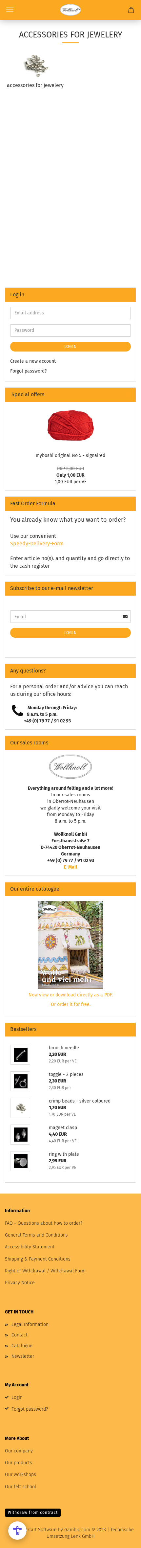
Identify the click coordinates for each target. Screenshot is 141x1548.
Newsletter (22, 1356)
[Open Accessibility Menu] (17, 1530)
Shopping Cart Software (32, 1530)
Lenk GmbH (82, 1536)
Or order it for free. (71, 1004)
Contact (19, 1335)
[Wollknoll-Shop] (70, 10)
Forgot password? (28, 371)
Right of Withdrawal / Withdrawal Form (45, 1271)
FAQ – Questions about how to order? (43, 1223)
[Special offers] (128, 394)
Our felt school (20, 1487)
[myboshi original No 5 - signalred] (70, 425)
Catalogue (21, 1346)
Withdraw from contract (33, 1512)
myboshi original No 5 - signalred (70, 455)
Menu (10, 10)
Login (70, 346)
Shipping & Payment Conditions (37, 1259)
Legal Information (30, 1324)
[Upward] (123, 1538)
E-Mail (70, 867)
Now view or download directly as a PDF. (71, 995)
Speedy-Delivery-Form (37, 543)
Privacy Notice (20, 1283)
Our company (19, 1451)
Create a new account (33, 361)
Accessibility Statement (29, 1247)
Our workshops (20, 1474)
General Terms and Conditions (36, 1235)
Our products (18, 1463)
